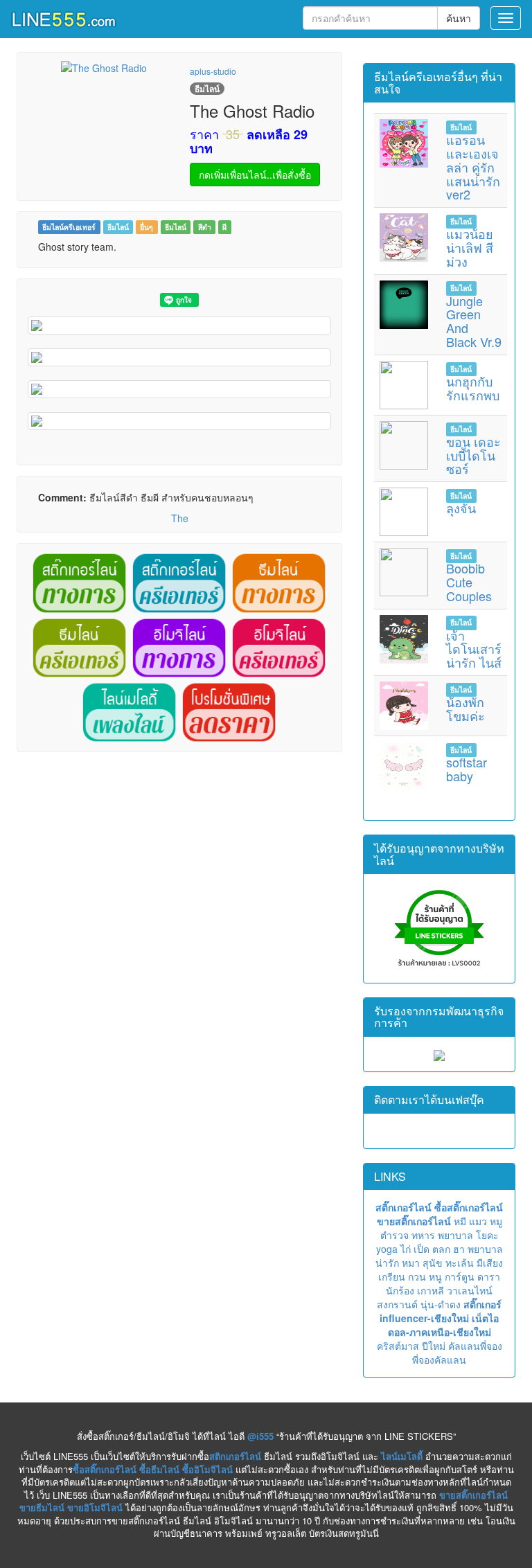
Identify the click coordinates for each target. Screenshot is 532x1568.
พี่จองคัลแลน (439, 1359)
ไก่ (405, 1249)
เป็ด (421, 1249)
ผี (224, 227)
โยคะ (487, 1235)
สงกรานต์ (397, 1304)
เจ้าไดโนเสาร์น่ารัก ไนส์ (474, 649)
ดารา (488, 1276)
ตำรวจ (394, 1235)
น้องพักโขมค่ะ (465, 708)
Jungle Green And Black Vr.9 (474, 321)
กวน (417, 1276)
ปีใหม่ (433, 1346)
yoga (387, 1249)
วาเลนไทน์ (470, 1290)
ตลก (441, 1249)
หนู (435, 1276)
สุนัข (433, 1262)
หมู (496, 1221)
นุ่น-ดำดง (440, 1304)
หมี (460, 1221)
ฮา (459, 1249)
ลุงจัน (461, 508)
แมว (478, 1221)
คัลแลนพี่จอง (475, 1346)
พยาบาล (455, 1235)
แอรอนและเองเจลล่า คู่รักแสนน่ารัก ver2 (473, 166)
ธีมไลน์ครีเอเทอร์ (69, 227)
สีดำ (204, 227)
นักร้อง (400, 1290)
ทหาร (423, 1235)
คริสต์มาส (398, 1346)
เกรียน (391, 1276)
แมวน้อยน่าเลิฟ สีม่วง (469, 247)
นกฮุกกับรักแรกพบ (472, 388)
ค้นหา (458, 18)
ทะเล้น (459, 1262)
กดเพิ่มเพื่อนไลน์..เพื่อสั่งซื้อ (255, 174)
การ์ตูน (460, 1276)
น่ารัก (387, 1262)
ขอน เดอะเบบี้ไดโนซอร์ (473, 455)
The (179, 518)
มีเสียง (490, 1262)
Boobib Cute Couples (469, 582)
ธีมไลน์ (118, 227)
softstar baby (466, 769)
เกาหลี (430, 1290)
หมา (411, 1262)
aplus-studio (213, 71)
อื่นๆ (146, 227)
